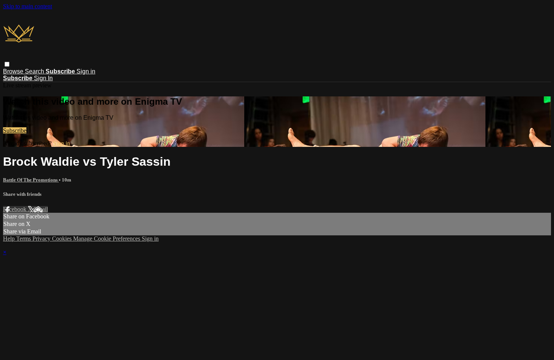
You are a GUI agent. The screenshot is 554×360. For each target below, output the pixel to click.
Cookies (62, 238)
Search (35, 71)
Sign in (86, 71)
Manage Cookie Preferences (107, 238)
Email (41, 209)
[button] (7, 64)
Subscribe (14, 130)
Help (9, 238)
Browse (14, 71)
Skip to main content (27, 6)
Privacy (42, 238)
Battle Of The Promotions (31, 180)
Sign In (43, 78)
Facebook (15, 209)
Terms (24, 238)
